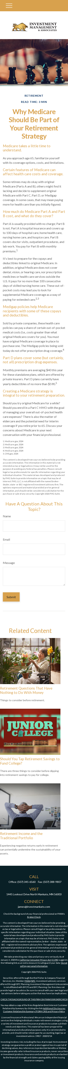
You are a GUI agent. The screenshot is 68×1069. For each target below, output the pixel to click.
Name (7, 516)
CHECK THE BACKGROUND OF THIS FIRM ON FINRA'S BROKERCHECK (34, 999)
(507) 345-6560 (26, 881)
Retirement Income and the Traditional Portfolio (21, 836)
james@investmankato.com (34, 906)
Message (9, 562)
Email (6, 539)
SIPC (33, 981)
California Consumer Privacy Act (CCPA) (38, 960)
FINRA (27, 981)
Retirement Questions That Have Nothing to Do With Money (26, 690)
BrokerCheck (34, 917)
